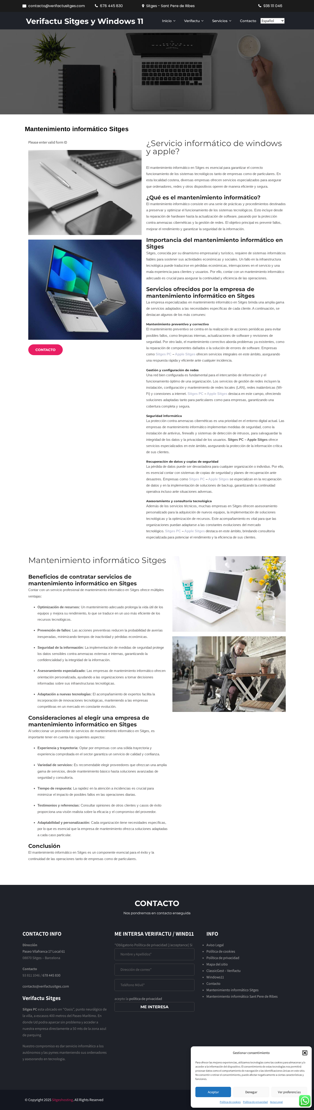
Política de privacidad (255, 1102)
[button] (305, 1053)
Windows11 (215, 977)
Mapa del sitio (217, 964)
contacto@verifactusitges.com (56, 5)
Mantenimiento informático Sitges (232, 990)
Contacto (248, 21)
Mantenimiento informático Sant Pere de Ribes (242, 996)
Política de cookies (230, 1102)
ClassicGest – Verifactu (223, 970)
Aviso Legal (276, 1102)
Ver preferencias (289, 1092)
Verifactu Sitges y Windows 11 (84, 21)
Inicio (167, 21)
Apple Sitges (185, 354)
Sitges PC (163, 354)
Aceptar (213, 1092)
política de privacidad (145, 998)
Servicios (220, 21)
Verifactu (192, 21)
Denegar (251, 1092)
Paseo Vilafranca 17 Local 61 (44, 951)
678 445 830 (51, 975)
